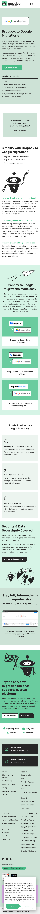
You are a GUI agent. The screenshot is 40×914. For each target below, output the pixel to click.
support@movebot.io (19, 750)
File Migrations (7, 781)
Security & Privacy (27, 801)
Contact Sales (10, 715)
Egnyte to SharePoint (28, 848)
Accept (12, 906)
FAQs (22, 779)
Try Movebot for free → (12, 68)
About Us (5, 836)
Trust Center (25, 808)
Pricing (4, 788)
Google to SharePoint (28, 827)
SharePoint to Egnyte (28, 851)
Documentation (26, 775)
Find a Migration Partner (29, 792)
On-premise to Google (28, 841)
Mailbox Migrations (8, 784)
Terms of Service (7, 911)
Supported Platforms (9, 791)
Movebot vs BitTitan (9, 817)
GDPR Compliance (27, 805)
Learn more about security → (14, 559)
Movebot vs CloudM (9, 823)
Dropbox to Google (27, 834)
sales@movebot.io (18, 763)
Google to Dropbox (27, 823)
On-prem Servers (27, 817)
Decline (27, 906)
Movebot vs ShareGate (10, 820)
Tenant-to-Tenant (27, 820)
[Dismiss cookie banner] (34, 880)
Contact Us (6, 839)
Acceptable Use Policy (23, 911)
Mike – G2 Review (20, 130)
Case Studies (25, 785)
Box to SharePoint (27, 844)
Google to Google (27, 830)
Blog (22, 789)
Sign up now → (26, 715)
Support (4, 795)
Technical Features (27, 782)
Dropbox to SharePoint (29, 837)
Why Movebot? (7, 832)
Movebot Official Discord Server (14, 868)
